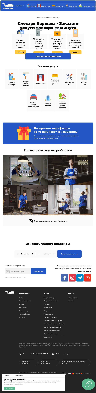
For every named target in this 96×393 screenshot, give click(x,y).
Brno (57, 345)
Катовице (78, 343)
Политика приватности (8, 384)
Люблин (85, 343)
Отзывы (21, 304)
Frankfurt (47, 345)
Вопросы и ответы (25, 301)
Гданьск (60, 343)
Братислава (86, 345)
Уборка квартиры (49, 298)
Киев (65, 345)
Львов (70, 345)
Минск (78, 345)
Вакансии (22, 317)
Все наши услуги (53, 17)
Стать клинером (73, 298)
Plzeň (61, 345)
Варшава (41, 343)
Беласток (22, 345)
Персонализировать (18, 384)
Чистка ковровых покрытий (52, 327)
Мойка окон (48, 307)
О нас (21, 298)
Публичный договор (26, 362)
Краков (47, 343)
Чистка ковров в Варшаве (52, 330)
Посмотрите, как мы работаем (48, 150)
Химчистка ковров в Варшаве (53, 320)
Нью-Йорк (22, 347)
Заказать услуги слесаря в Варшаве (48, 56)
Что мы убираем (24, 314)
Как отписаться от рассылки (15, 277)
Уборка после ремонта (51, 301)
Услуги (46, 294)
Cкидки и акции (24, 311)
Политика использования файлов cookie (73, 362)
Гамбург (34, 345)
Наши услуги (23, 307)
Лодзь (65, 343)
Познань (71, 343)
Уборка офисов (49, 311)
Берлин (28, 345)
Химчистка (47, 304)
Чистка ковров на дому (51, 334)
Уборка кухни (48, 314)
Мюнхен (41, 345)
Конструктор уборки (50, 317)
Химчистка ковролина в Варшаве (54, 324)
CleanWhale (40, 17)
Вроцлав (54, 343)
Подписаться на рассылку (15, 265)
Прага (53, 345)
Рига (74, 345)
